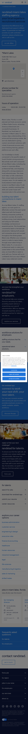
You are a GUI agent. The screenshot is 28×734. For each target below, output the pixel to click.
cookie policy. (14, 365)
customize (14, 370)
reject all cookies (14, 374)
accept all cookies (14, 378)
